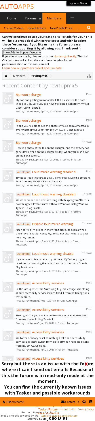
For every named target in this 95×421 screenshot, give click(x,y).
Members (54, 18)
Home (11, 18)
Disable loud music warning (45, 224)
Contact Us (72, 402)
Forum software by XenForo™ (39, 412)
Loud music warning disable (45, 253)
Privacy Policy (86, 409)
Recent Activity (37, 28)
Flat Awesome (15, 402)
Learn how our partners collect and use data (32, 68)
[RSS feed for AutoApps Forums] (90, 402)
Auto (17, 6)
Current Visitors (13, 28)
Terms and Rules (65, 409)
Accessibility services (40, 283)
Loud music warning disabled (46, 172)
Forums (31, 18)
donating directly (65, 56)
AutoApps (72, 111)
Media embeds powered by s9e (19, 415)
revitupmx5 (32, 111)
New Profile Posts (61, 28)
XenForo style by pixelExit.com (59, 415)
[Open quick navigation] (89, 76)
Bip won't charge (28, 94)
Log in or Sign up (78, 3)
